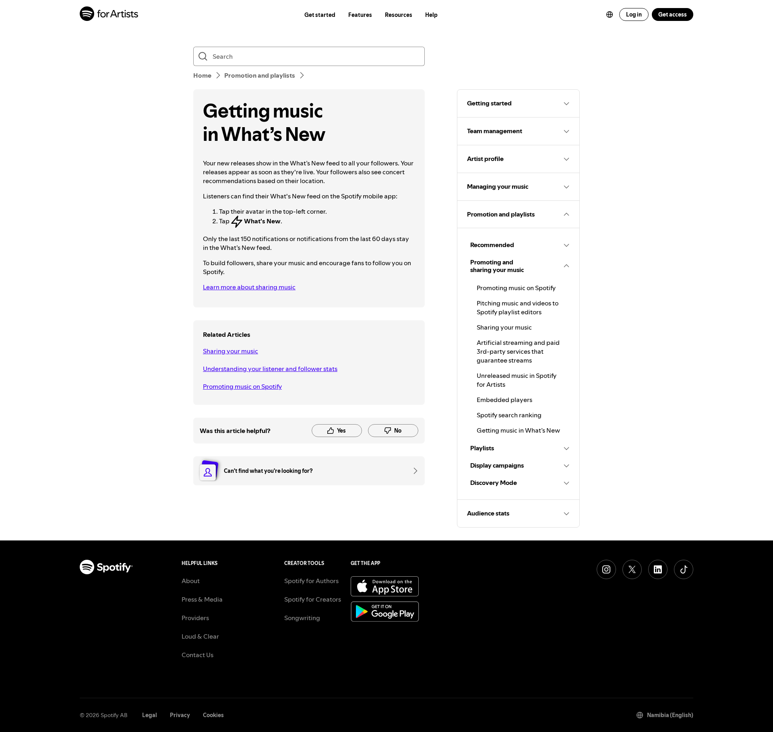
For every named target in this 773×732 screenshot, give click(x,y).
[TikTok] (683, 569)
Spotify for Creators (312, 599)
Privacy (180, 715)
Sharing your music (230, 350)
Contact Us (197, 654)
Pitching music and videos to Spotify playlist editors (517, 307)
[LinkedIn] (658, 569)
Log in (634, 14)
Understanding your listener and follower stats (270, 368)
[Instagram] (606, 569)
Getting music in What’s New (518, 430)
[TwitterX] (632, 569)
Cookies (213, 715)
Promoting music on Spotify (242, 386)
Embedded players (504, 399)
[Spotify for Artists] (109, 14)
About (191, 580)
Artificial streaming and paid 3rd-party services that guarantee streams (518, 351)
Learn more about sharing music (249, 286)
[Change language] (609, 14)
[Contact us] (412, 470)
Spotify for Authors (311, 580)
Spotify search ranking (509, 414)
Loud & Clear (200, 636)
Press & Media (202, 599)
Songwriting (302, 617)
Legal (149, 715)
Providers (195, 617)
